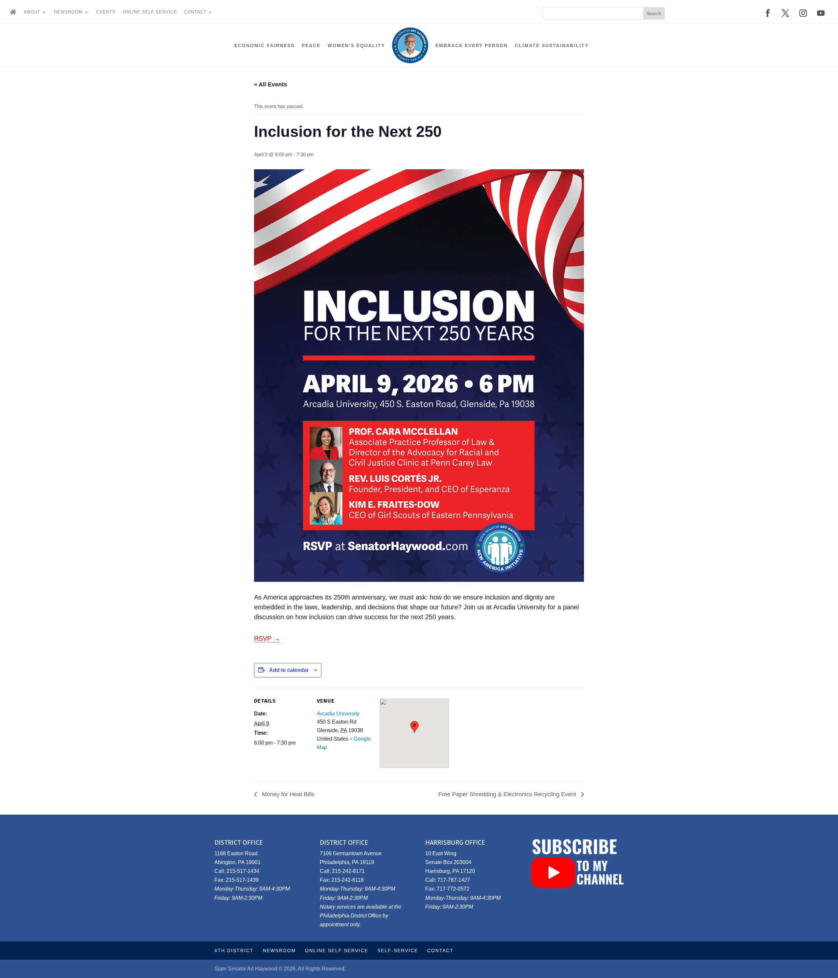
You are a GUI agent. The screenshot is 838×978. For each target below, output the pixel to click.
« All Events (270, 84)
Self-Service (397, 950)
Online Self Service (150, 12)
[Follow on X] (785, 13)
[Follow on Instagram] (803, 13)
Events (106, 12)
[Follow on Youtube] (821, 13)
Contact (195, 12)
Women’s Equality (356, 45)
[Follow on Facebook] (767, 13)
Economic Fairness (264, 45)
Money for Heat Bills (287, 794)
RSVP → (267, 638)
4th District (234, 950)
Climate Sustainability (552, 45)
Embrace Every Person (471, 45)
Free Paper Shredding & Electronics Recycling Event (508, 794)
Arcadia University (338, 713)
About (32, 12)
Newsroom (68, 12)
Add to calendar (289, 670)
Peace (311, 45)
